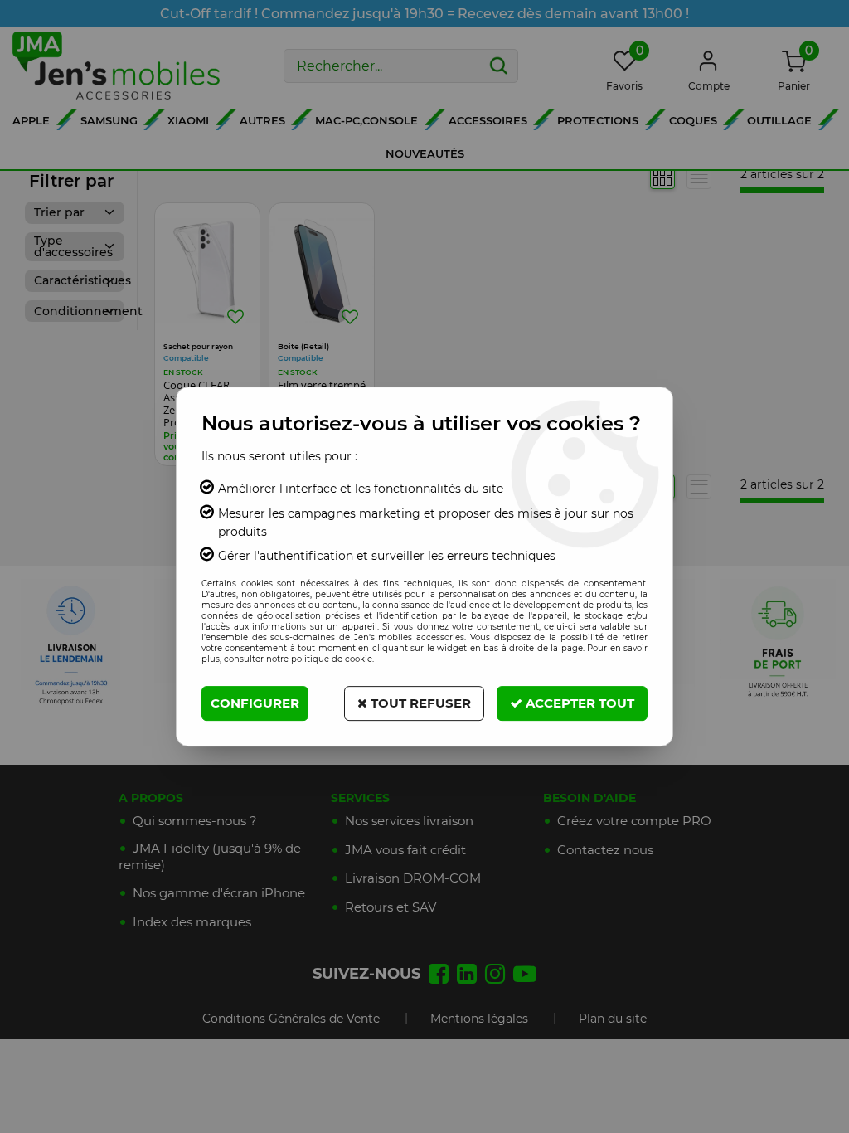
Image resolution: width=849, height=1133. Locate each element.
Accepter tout (578, 703)
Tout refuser (419, 703)
